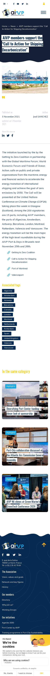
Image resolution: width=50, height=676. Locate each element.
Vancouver (8, 347)
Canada (7, 309)
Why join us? (7, 605)
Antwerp (8, 300)
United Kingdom (11, 338)
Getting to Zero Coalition (23, 252)
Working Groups (9, 610)
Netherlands (9, 324)
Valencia (8, 343)
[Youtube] (18, 4)
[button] (5, 3)
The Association (9, 571)
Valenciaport (18, 275)
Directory (6, 600)
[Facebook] (14, 4)
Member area (44, 3)
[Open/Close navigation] (43, 12)
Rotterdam (9, 329)
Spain (6, 333)
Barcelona (8, 305)
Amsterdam (9, 295)
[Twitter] (22, 4)
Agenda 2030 (8, 622)
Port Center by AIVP (11, 627)
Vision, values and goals (12, 577)
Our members (8, 594)
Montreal (8, 319)
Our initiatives (8, 617)
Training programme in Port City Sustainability (22, 632)
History (5, 587)
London (7, 314)
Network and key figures (12, 582)
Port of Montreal (19, 268)
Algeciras (8, 291)
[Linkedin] (27, 4)
